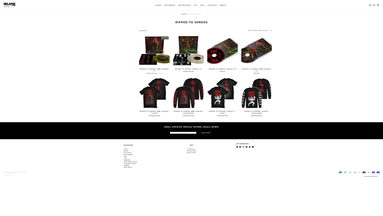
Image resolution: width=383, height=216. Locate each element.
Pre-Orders (169, 5)
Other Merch (128, 167)
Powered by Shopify (7, 174)
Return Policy (191, 152)
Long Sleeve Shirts (130, 163)
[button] (374, 5)
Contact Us (191, 149)
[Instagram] (243, 147)
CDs (195, 5)
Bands (158, 5)
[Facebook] (240, 147)
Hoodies (126, 165)
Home (184, 14)
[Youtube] (253, 147)
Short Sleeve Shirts (130, 161)
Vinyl (202, 5)
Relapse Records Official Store (17, 172)
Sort (250, 30)
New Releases (184, 5)
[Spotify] (246, 147)
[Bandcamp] (237, 147)
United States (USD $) (370, 176)
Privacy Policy (191, 151)
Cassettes (212, 5)
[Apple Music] (250, 147)
